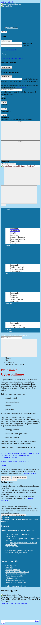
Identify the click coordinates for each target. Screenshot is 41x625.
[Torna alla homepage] (20, 166)
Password (25, 46)
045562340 (13, 536)
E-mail (24, 79)
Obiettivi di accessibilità (14, 576)
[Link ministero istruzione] (11, 4)
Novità (7, 360)
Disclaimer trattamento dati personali (14, 603)
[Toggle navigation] (19, 194)
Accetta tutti (9, 480)
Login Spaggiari (22, 87)
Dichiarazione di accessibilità (15, 574)
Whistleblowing (11, 578)
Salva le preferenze (18, 515)
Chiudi (4, 102)
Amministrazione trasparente (15, 582)
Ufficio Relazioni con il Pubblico (17, 572)
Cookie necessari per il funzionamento (15, 507)
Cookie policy (10, 565)
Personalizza (6, 477)
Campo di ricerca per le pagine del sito (14, 335)
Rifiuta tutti (19, 477)
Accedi (4, 32)
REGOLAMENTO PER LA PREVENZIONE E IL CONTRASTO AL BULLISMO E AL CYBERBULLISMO (20, 455)
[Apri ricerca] (22, 176)
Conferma (12, 164)
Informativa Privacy (12, 570)
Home (7, 358)
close (3, 205)
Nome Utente (27, 43)
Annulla (4, 164)
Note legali (9, 568)
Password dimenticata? (9, 50)
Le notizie (9, 362)
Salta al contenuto (7, 2)
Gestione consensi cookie (14, 580)
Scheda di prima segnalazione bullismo (15, 461)
